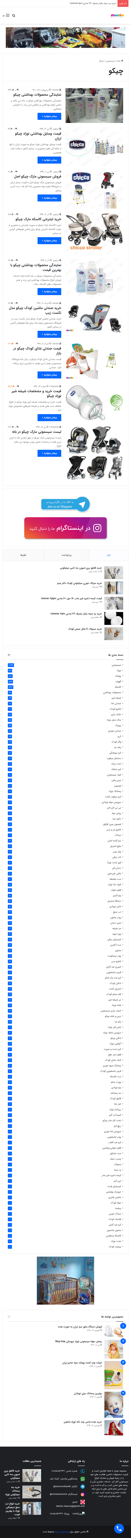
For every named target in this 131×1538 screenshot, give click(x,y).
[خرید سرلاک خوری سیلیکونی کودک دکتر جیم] (113, 587)
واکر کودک (116, 742)
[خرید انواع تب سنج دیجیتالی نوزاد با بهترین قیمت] (31, 1508)
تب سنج (117, 912)
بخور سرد (116, 819)
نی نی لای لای (114, 808)
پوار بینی (117, 851)
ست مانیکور (115, 1153)
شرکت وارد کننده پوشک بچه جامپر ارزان (82, 1363)
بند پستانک (115, 1093)
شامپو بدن (116, 961)
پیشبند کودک (115, 1247)
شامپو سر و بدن (113, 830)
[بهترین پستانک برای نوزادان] (113, 1405)
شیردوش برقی (114, 939)
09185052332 (58, 1471)
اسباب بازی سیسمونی (111, 1011)
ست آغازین (115, 945)
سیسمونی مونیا (62, 1532)
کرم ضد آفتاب (114, 1142)
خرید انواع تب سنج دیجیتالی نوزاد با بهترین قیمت (12, 1509)
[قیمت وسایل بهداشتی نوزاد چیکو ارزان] (94, 146)
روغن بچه (116, 813)
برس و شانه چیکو (113, 1016)
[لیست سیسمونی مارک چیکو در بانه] (94, 453)
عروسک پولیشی (113, 1192)
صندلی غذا (116, 703)
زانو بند (117, 1022)
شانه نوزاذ (116, 1005)
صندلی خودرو (114, 731)
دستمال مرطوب (114, 758)
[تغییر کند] (117, 15)
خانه (119, 61)
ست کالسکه (115, 1076)
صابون (118, 950)
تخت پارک (116, 764)
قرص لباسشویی (113, 972)
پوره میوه (117, 934)
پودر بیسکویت (114, 956)
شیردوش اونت (114, 1186)
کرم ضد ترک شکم (113, 978)
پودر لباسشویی (114, 1137)
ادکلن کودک (115, 983)
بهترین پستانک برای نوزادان (88, 1393)
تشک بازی (116, 714)
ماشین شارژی (114, 1197)
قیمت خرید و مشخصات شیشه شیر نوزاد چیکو (36, 393)
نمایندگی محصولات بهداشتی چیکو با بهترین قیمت (35, 267)
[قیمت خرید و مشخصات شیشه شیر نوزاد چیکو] (94, 403)
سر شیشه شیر (114, 1000)
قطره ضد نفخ (114, 1054)
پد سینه (117, 1170)
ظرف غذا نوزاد (114, 884)
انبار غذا (117, 1104)
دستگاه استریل (114, 901)
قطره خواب (116, 890)
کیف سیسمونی (114, 775)
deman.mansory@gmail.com (70, 1506)
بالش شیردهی (114, 873)
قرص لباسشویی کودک (110, 1071)
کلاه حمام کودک (113, 994)
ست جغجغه (115, 879)
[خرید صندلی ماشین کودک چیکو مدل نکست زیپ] (94, 317)
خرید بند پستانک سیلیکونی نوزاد (12, 1490)
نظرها (23, 555)
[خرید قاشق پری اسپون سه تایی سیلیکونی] (113, 572)
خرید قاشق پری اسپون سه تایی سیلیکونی (81, 568)
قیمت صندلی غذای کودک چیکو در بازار (37, 351)
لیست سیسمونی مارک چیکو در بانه (36, 431)
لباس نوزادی (115, 906)
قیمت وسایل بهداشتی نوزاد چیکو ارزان (38, 136)
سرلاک (118, 835)
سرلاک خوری (115, 1214)
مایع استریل (115, 846)
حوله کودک (116, 1203)
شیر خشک (116, 769)
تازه (109, 555)
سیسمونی (110, 61)
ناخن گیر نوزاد (114, 1027)
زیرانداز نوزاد (115, 1109)
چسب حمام (115, 1159)
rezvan (55, 90)
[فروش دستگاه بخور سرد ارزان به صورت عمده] (113, 1331)
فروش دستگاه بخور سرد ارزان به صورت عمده (80, 1327)
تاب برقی (116, 857)
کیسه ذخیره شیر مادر (111, 1175)
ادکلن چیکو (116, 1038)
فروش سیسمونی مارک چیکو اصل (37, 176)
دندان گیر (116, 868)
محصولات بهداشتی (112, 692)
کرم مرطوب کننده (113, 797)
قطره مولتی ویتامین (111, 1148)
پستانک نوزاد (115, 791)
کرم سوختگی (115, 753)
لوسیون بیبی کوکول (112, 824)
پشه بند (117, 747)
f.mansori (54, 386)
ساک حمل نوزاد (114, 720)
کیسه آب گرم (115, 1115)
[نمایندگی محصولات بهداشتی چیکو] (94, 105)
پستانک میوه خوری (112, 1065)
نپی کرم (117, 1181)
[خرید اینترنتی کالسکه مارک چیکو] (94, 234)
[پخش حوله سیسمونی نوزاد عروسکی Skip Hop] (113, 1349)
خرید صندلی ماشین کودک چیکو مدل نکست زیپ (35, 310)
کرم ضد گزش (115, 1225)
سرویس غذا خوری (112, 1131)
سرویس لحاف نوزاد (112, 1033)
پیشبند (118, 1208)
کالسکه (118, 687)
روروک (118, 725)
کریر (119, 736)
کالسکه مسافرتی (113, 1236)
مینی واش (116, 780)
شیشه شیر (116, 698)
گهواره (118, 681)
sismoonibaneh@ (62, 1486)
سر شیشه (116, 928)
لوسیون (117, 786)
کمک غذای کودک (113, 1060)
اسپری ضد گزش (113, 967)
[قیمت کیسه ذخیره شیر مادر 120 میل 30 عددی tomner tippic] (113, 603)
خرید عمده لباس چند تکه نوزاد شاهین (83, 1422)
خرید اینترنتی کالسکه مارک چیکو (38, 219)
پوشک (118, 676)
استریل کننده (115, 989)
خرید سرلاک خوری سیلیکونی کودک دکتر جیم (79, 583)
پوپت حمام (116, 1082)
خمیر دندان (116, 923)
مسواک (117, 1164)
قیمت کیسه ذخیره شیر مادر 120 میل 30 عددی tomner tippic (71, 598)
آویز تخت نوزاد (114, 862)
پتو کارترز (117, 895)
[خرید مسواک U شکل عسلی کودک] (113, 633)
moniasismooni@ (58, 1494)
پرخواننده (66, 555)
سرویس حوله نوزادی (111, 802)
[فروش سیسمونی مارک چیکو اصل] (94, 189)
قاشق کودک (115, 1098)
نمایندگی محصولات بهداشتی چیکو (37, 94)
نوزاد (119, 670)
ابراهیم (56, 128)
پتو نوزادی (116, 1087)
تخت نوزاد (116, 1241)
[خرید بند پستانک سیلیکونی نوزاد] (31, 1492)
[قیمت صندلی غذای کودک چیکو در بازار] (94, 361)
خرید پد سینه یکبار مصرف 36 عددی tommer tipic (93, 3)
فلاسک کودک (114, 1219)
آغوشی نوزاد (115, 1044)
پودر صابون (115, 917)
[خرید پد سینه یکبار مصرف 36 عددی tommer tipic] (113, 618)
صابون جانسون (114, 1230)
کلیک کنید (54, 1479)
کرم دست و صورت (112, 1049)
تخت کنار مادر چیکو (112, 1120)
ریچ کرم (117, 1126)
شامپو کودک (115, 709)
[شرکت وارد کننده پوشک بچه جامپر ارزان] (113, 1375)
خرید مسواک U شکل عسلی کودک (85, 629)
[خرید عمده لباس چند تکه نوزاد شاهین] (113, 1428)
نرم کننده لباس (114, 840)
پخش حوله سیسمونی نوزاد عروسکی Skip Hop (78, 1341)
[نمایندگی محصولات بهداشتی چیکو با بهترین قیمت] (94, 278)
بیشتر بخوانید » (49, 116)
